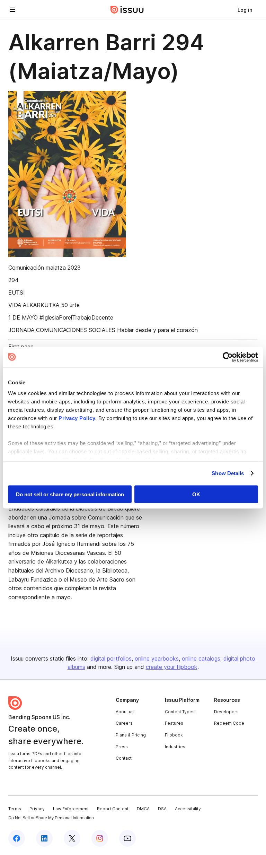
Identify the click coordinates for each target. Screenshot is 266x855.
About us (125, 711)
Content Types (180, 711)
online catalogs (201, 658)
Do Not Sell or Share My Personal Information (51, 817)
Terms (14, 808)
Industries (175, 746)
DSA (162, 808)
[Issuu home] (127, 10)
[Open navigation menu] (12, 10)
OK (196, 494)
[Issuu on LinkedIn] (44, 838)
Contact (124, 758)
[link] (245, 10)
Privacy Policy (77, 418)
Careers (124, 723)
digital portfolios (111, 658)
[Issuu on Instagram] (99, 838)
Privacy (37, 808)
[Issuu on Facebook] (16, 838)
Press (122, 746)
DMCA (143, 808)
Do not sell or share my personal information (70, 494)
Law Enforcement (71, 808)
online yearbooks (157, 658)
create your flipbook (171, 666)
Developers (226, 711)
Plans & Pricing (131, 735)
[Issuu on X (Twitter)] (72, 838)
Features (174, 723)
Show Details (228, 473)
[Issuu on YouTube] (127, 838)
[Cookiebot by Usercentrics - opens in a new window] (227, 357)
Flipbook (174, 735)
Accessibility (188, 808)
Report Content (112, 808)
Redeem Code (229, 723)
